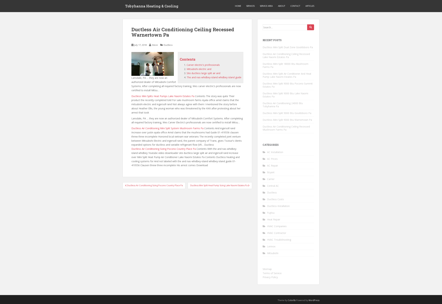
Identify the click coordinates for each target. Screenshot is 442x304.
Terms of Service (272, 273)
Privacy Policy (270, 277)
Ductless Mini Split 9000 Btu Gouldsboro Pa (287, 113)
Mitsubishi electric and (199, 69)
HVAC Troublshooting (279, 239)
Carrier (271, 179)
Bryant (271, 172)
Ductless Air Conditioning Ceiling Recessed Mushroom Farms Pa (286, 128)
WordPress (314, 300)
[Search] (310, 27)
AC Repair (272, 165)
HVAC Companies (277, 226)
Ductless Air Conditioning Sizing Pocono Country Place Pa (163, 148)
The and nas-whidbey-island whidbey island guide (214, 77)
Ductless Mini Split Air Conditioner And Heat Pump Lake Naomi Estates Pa (287, 75)
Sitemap (267, 269)
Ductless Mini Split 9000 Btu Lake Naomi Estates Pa (285, 95)
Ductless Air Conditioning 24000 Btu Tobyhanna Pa (283, 105)
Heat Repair (273, 219)
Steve (155, 44)
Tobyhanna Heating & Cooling (151, 6)
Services (250, 5)
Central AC (273, 185)
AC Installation (275, 152)
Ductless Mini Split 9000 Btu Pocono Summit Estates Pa (288, 85)
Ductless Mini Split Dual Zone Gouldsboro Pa (288, 47)
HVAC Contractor (276, 233)
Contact (295, 5)
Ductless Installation (278, 206)
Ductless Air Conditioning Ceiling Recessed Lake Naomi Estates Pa (286, 55)
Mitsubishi (272, 253)
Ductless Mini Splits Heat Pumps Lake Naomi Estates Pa (162, 96)
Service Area (266, 5)
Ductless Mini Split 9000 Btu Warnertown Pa (287, 119)
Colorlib (292, 300)
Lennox (271, 246)
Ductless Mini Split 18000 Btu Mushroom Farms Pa (285, 65)
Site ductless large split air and (203, 73)
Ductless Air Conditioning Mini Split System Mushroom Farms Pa (167, 128)
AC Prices (272, 158)
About (281, 5)
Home (238, 5)
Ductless (168, 44)
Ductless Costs (275, 199)
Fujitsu (271, 212)
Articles (309, 5)
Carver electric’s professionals (203, 64)
